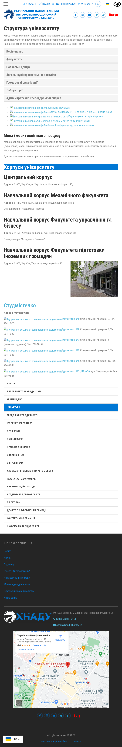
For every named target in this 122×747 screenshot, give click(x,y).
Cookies (77, 741)
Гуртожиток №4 (70, 350)
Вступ (113, 15)
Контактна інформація (21, 518)
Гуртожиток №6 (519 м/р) (76, 371)
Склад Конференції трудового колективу (70, 125)
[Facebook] (75, 15)
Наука (7, 557)
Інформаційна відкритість (23, 526)
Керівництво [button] (14, 51)
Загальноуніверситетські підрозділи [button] (31, 75)
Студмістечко (20, 305)
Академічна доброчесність (24, 494)
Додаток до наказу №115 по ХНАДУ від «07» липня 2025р (79, 111)
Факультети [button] (14, 59)
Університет (31, 4)
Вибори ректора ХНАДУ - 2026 (24, 391)
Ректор (11, 383)
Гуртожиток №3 (70, 339)
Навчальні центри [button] (18, 67)
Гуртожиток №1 (70, 318)
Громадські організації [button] (22, 82)
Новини (46, 4)
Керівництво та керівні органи (85, 116)
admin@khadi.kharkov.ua (69, 625)
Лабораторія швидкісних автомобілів (30, 470)
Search (97, 1)
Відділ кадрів (15, 439)
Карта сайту (86, 4)
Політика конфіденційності (55, 741)
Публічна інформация (65, 4)
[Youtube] (89, 15)
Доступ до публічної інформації (26, 510)
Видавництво (15, 455)
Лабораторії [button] (14, 90)
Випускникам (15, 462)
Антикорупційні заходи (21, 486)
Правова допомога (18, 447)
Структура (13, 407)
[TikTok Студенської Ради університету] (103, 15)
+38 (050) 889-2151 (65, 619)
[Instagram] (82, 15)
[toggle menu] (5, 4)
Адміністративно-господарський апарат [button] (33, 98)
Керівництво (14, 399)
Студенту (9, 564)
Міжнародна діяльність (17, 584)
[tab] (61, 51)
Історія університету (19, 423)
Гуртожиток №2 (70, 329)
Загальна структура (58, 107)
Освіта (7, 551)
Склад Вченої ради (79, 120)
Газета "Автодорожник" (21, 478)
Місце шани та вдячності (22, 415)
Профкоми (13, 431)
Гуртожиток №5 (70, 360)
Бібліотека (13, 502)
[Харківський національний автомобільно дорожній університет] (30, 13)
